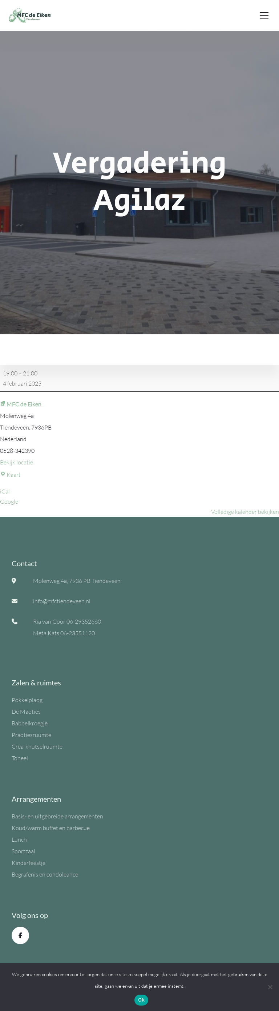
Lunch (19, 839)
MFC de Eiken (24, 404)
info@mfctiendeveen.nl (61, 601)
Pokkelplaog (27, 700)
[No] (270, 987)
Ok (141, 1000)
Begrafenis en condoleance (45, 874)
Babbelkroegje (30, 723)
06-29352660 (83, 621)
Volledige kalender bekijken (245, 511)
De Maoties (26, 711)
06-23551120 (77, 633)
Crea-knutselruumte (37, 746)
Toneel (20, 758)
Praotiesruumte (31, 734)
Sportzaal (23, 851)
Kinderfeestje (28, 862)
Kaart (14, 474)
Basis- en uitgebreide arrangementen (57, 816)
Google (9, 501)
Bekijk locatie (16, 462)
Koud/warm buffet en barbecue (51, 827)
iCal (5, 491)
